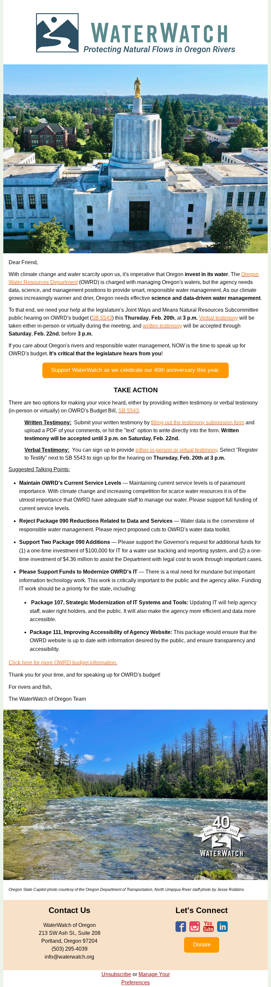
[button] (135, 370)
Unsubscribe (116, 974)
